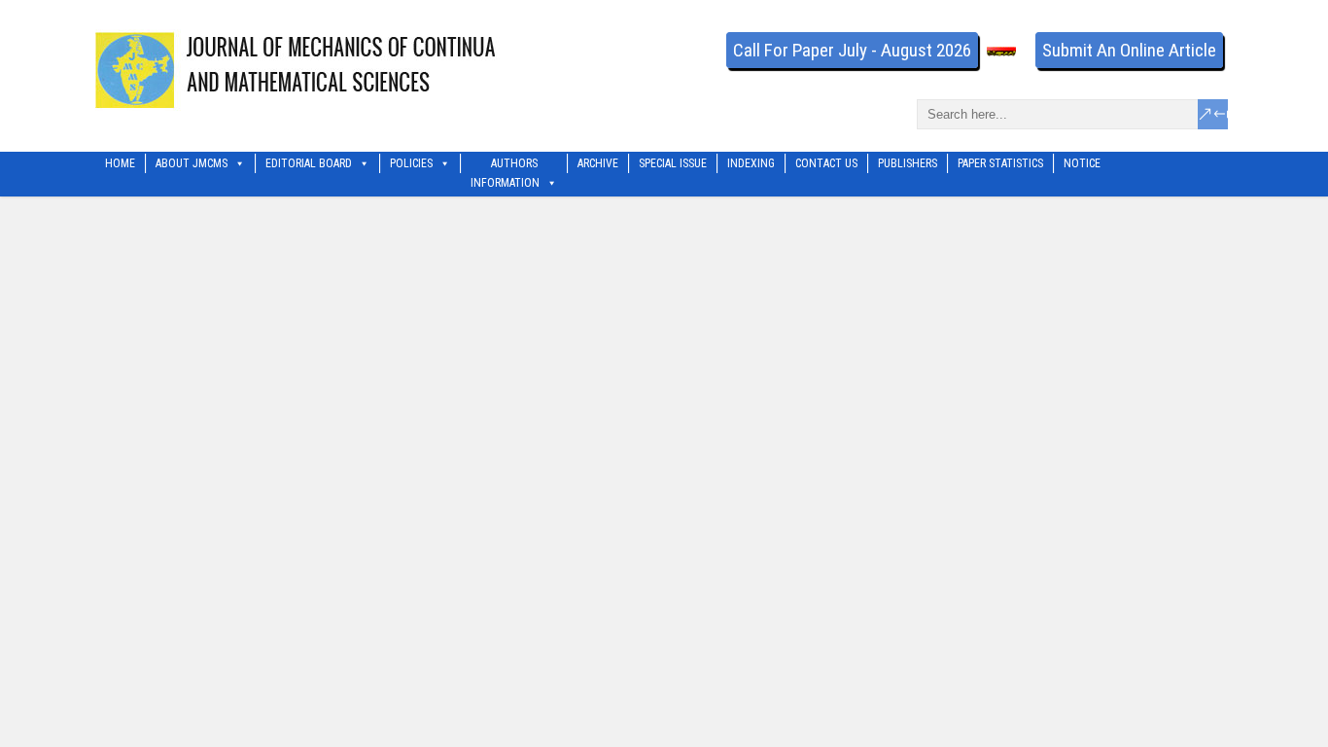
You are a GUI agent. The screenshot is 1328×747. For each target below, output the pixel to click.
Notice (1082, 163)
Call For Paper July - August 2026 (852, 50)
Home (120, 163)
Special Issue (673, 163)
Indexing (751, 163)
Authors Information (505, 165)
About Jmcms (191, 163)
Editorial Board (308, 163)
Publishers (907, 163)
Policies (411, 163)
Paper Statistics (1000, 163)
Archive (597, 163)
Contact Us (826, 163)
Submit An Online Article (1129, 50)
